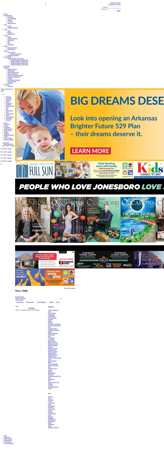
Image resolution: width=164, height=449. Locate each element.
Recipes (10, 32)
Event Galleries (8, 138)
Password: (104, 9)
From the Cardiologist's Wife (15, 75)
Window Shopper (12, 47)
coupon (10, 148)
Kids (9, 41)
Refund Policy (8, 440)
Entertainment (8, 15)
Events (6, 126)
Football (50, 412)
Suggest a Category (53, 427)
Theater (10, 20)
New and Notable (53, 364)
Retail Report (11, 49)
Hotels (6, 136)
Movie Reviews (12, 23)
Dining (6, 132)
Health (50, 331)
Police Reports (52, 420)
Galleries (51, 302)
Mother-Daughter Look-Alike (16, 58)
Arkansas (50, 396)
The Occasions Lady (13, 72)
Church (50, 401)
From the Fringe (12, 81)
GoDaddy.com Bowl (13, 55)
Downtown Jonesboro (9, 103)
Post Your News (19, 297)
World (49, 426)
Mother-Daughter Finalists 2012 (19, 61)
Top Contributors (41, 302)
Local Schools (9, 117)
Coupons (6, 133)
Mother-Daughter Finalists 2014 (19, 64)
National (50, 416)
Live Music (11, 17)
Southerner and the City (14, 77)
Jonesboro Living (8, 100)
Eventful (10, 78)
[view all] (6, 142)
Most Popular (30, 302)
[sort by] (31, 308)
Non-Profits (9, 118)
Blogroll (6, 67)
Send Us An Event (20, 298)
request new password (114, 4)
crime (49, 404)
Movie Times (7, 130)
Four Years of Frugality (14, 80)
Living (6, 35)
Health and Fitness (13, 38)
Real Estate (51, 421)
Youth (49, 388)
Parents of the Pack (16, 54)
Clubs (7, 115)
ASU (49, 311)
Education (51, 407)
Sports (6, 51)
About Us (6, 84)
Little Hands (11, 70)
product (12, 145)
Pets (9, 43)
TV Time (10, 21)
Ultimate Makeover (13, 27)
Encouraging (51, 409)
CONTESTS (7, 57)
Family (9, 37)
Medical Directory (9, 135)
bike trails (50, 400)
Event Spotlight (12, 18)
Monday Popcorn (12, 69)
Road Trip (10, 83)
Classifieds (7, 127)
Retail (5, 46)
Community (11, 40)
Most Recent (20, 302)
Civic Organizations (9, 112)
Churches (8, 120)
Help (5, 435)
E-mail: (105, 7)
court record (51, 403)
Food (5, 29)
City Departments (9, 109)
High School (51, 334)
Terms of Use (7, 442)
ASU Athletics (11, 52)
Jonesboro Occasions (8, 97)
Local (49, 415)
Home (5, 14)
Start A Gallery (19, 300)
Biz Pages (6, 124)
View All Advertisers (69, 288)
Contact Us (7, 437)
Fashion (10, 26)
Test (49, 381)
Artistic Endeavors (13, 74)
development (51, 406)
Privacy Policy (8, 438)
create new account (115, 2)
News (9, 31)
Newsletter (7, 66)
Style (5, 24)
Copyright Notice (8, 443)
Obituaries (51, 418)
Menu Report (11, 34)
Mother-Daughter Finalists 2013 (19, 63)
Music (49, 362)
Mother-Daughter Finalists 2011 (19, 60)
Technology (11, 44)
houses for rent (52, 413)
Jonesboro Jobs (8, 129)
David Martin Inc (8, 144)
